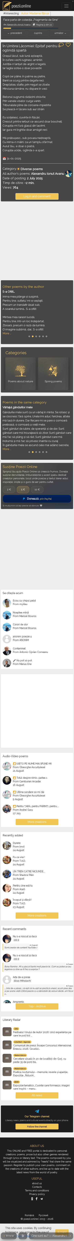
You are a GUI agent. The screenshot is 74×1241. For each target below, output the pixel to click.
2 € (9, 489)
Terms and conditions (37, 1190)
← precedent (14, 33)
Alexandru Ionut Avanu (19, 24)
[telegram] (41, 1198)
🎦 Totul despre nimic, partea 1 (30, 777)
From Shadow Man (23, 875)
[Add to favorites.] (68, 45)
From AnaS (19, 889)
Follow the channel (37, 1126)
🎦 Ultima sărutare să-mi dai (28, 792)
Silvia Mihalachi (22, 980)
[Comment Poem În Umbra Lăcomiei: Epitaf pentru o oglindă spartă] (61, 44)
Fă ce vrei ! (19, 857)
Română (30, 1215)
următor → (60, 33)
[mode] (22, 1235)
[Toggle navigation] (66, 6)
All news (37, 1095)
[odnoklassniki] (33, 1198)
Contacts (37, 1187)
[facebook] (37, 1198)
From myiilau (20, 604)
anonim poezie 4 (22, 636)
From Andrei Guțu (23, 809)
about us (37, 1183)
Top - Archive (37, 1006)
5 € (23, 489)
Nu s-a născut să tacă (25, 936)
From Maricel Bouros (24, 616)
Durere (16, 843)
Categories (16, 352)
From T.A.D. (19, 860)
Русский (44, 1215)
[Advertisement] (37, 241)
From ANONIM (21, 640)
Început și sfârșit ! (22, 899)
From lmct (18, 846)
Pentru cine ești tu (23, 885)
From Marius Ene (22, 664)
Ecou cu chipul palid (24, 600)
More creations (37, 822)
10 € (37, 489)
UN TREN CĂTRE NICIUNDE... (29, 871)
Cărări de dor (20, 624)
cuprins (38, 33)
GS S (16, 940)
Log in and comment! (37, 196)
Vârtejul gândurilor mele (18, 407)
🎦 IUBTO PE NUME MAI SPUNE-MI (32, 763)
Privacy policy (37, 1194)
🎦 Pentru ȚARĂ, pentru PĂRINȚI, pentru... (35, 806)
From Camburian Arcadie (27, 781)
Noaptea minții (21, 612)
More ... (7, 333)
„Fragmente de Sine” (45, 19)
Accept (62, 1232)
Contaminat (19, 648)
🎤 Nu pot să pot (22, 660)
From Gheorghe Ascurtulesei (29, 767)
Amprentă (18, 1001)
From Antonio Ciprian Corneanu (30, 652)
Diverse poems (32, 169)
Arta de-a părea (21, 977)
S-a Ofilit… (9, 291)
